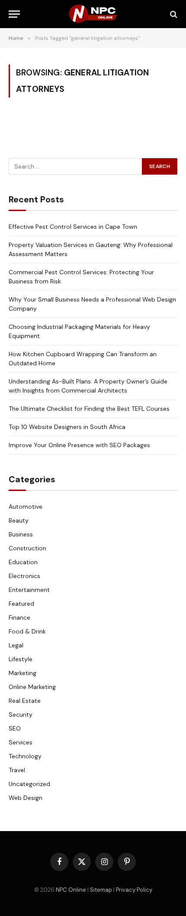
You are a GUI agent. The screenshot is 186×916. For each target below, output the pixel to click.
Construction (27, 548)
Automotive (25, 506)
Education (23, 562)
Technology (25, 756)
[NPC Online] (93, 14)
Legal (16, 645)
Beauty (19, 520)
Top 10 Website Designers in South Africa (67, 427)
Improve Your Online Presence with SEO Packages (79, 445)
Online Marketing (32, 687)
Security (20, 714)
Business (21, 534)
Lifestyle (20, 659)
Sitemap (101, 889)
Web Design (25, 798)
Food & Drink (27, 631)
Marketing (22, 673)
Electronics (24, 576)
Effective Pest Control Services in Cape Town (73, 227)
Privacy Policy (134, 889)
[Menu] (14, 14)
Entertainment (29, 590)
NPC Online (71, 889)
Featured (21, 603)
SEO (15, 728)
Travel (17, 770)
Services (20, 742)
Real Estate (25, 701)
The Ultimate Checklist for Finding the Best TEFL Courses (89, 409)
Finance (19, 617)
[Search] (172, 14)
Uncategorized (29, 784)
